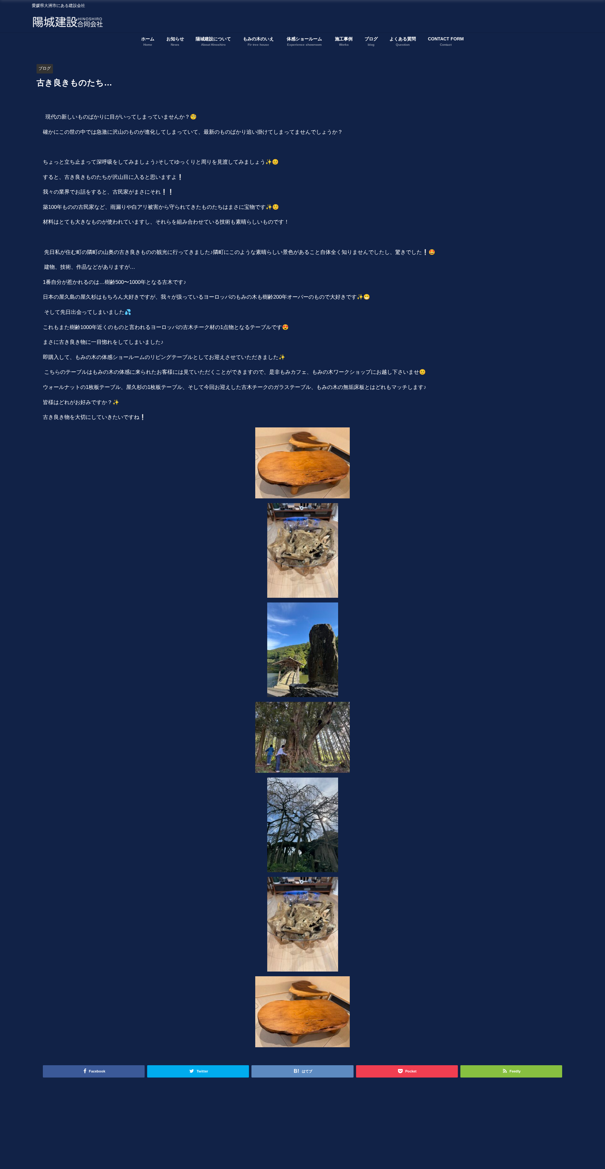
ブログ (44, 68)
